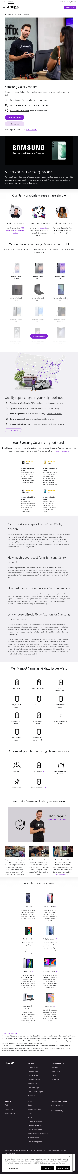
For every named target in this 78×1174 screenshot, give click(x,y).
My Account (72, 2)
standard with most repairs (52, 424)
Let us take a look (54, 413)
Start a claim (31, 129)
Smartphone (17, 14)
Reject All (47, 1168)
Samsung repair (49, 906)
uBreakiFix (11, 2)
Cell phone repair (49, 939)
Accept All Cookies (63, 1168)
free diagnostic (42, 228)
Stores (63, 2)
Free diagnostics (17, 100)
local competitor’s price (44, 419)
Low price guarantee (10, 1033)
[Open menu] (4, 7)
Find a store (13, 430)
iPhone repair (27, 906)
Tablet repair (49, 1006)
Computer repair (49, 971)
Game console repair (27, 1007)
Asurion (4, 2)
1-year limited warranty (20, 110)
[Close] (69, 1156)
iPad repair (27, 971)
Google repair (27, 939)
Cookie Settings (13, 1168)
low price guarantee (39, 100)
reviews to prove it (61, 451)
